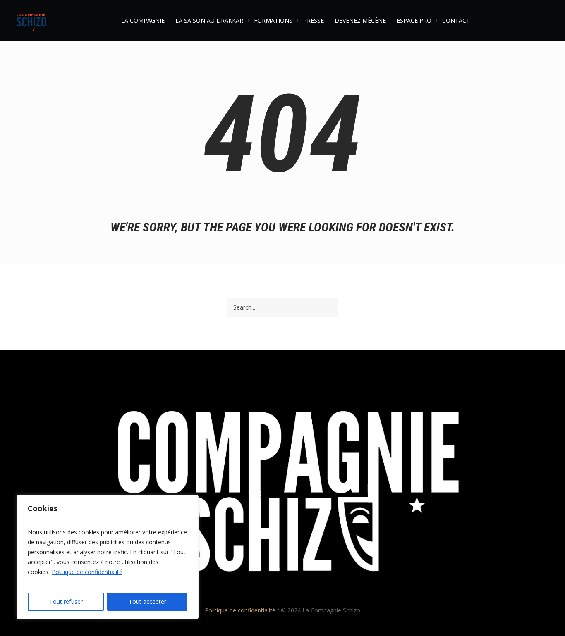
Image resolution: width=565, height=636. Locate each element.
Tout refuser (66, 601)
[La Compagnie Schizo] (282, 494)
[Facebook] (267, 379)
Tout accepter (147, 601)
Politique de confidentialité (87, 572)
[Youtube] (282, 379)
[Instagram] (298, 379)
